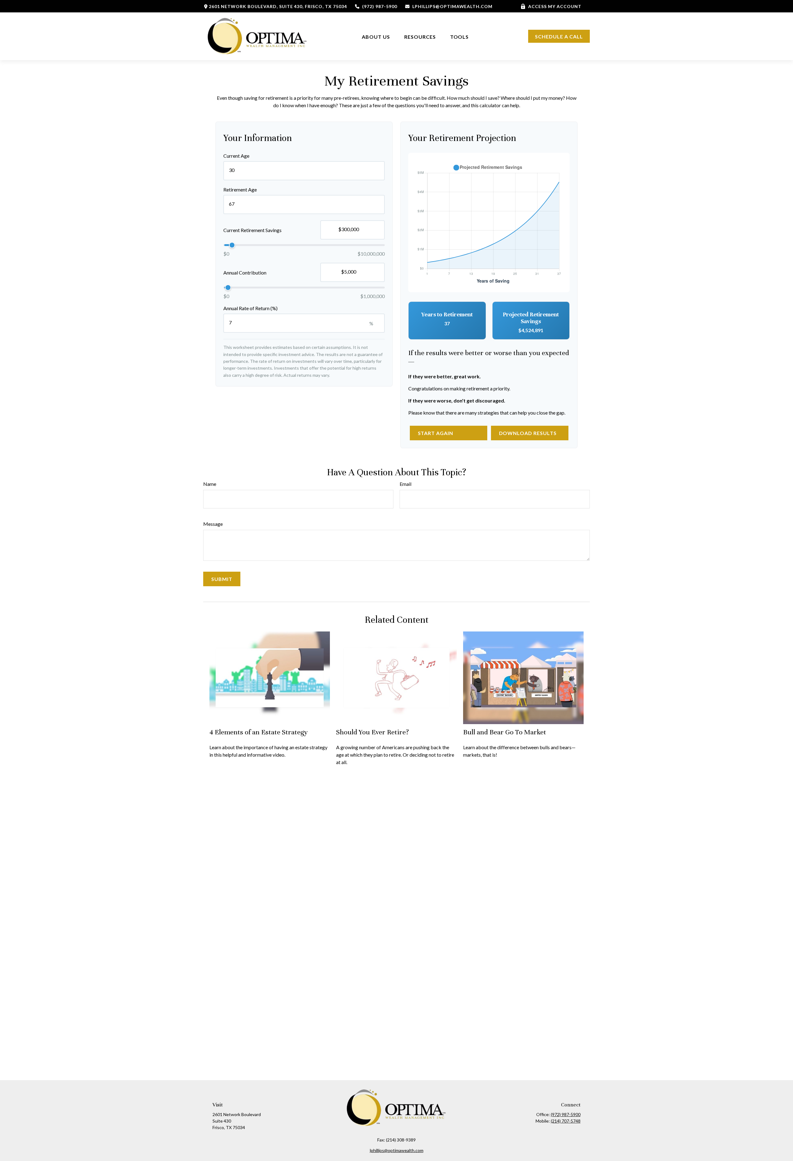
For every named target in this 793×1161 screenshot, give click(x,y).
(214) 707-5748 (566, 1121)
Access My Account (554, 6)
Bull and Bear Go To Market (504, 732)
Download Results (528, 433)
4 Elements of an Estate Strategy (258, 732)
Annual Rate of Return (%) (250, 308)
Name (209, 484)
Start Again (435, 433)
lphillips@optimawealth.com (452, 6)
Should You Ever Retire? (372, 732)
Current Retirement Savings (252, 230)
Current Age (236, 156)
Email (405, 484)
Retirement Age (240, 189)
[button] (375, 36)
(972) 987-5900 (379, 6)
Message (213, 524)
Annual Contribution (244, 272)
